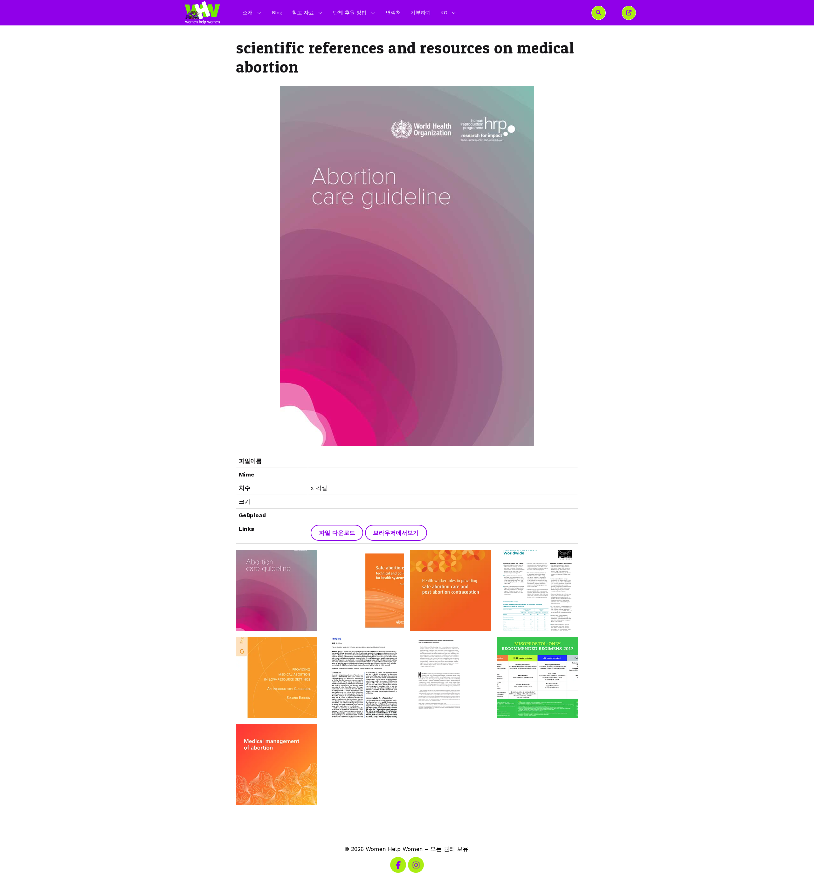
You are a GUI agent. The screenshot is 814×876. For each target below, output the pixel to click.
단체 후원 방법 (350, 13)
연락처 (393, 13)
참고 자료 (303, 13)
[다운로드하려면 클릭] (407, 266)
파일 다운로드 (337, 532)
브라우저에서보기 (396, 532)
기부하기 (420, 13)
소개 (248, 13)
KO (448, 12)
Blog (277, 13)
